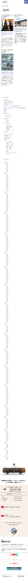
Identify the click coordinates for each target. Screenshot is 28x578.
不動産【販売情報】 (8, 102)
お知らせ (6, 122)
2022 (5, 233)
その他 (7, 123)
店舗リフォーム (9, 143)
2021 (5, 252)
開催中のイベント (10, 130)
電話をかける (8, 576)
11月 (7, 176)
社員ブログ (6, 113)
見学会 (7, 128)
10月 (7, 178)
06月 (7, 166)
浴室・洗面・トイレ (10, 146)
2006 (5, 456)
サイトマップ (6, 547)
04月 (7, 168)
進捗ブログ (6, 139)
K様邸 (7, 120)
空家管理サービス (8, 104)
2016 (5, 334)
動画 (5, 111)
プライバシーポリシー (17, 547)
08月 (7, 163)
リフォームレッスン (8, 133)
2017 (5, 324)
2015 (5, 350)
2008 (5, 442)
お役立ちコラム (7, 100)
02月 (7, 188)
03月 (7, 169)
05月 (7, 184)
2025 (5, 173)
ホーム (2, 6)
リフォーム (8, 125)
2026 (5, 162)
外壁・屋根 (8, 147)
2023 (5, 213)
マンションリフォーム (11, 152)
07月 (7, 165)
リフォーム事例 (8, 141)
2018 (5, 303)
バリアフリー (9, 149)
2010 (5, 430)
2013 (5, 385)
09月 (7, 179)
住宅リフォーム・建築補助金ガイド (12, 105)
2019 (5, 284)
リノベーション (8, 115)
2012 (5, 405)
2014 (5, 366)
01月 (7, 171)
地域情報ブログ (7, 135)
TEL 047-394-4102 (18, 500)
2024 (5, 192)
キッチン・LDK (9, 144)
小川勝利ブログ (7, 137)
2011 (5, 417)
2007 (5, 449)
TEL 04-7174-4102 (18, 496)
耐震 (7, 150)
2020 (5, 267)
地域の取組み (9, 126)
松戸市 (7, 116)
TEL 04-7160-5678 (18, 498)
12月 (7, 174)
